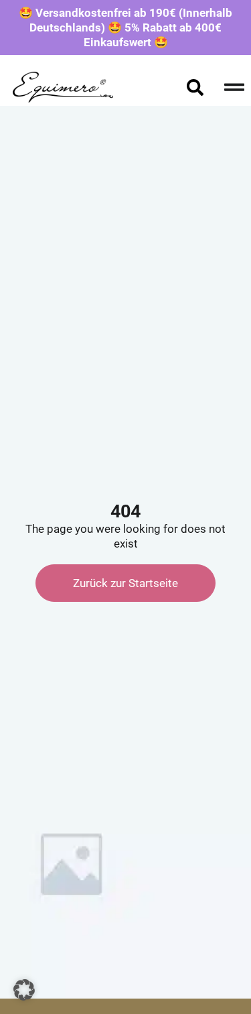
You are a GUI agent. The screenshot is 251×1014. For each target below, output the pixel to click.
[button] (24, 990)
